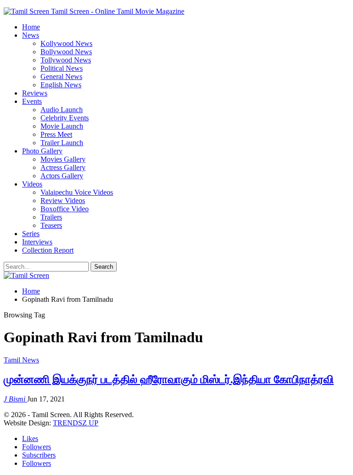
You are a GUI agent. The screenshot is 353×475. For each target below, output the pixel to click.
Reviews (34, 93)
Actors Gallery (61, 176)
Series (31, 234)
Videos (32, 184)
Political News (61, 68)
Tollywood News (65, 60)
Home (31, 27)
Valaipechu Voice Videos (76, 192)
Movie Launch (61, 126)
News (30, 35)
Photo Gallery (42, 151)
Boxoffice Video (64, 209)
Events (32, 101)
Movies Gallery (62, 159)
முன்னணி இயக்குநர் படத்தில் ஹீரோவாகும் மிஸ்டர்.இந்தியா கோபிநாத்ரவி (169, 379)
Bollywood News (66, 52)
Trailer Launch (61, 143)
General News (61, 76)
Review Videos (62, 200)
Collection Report (48, 250)
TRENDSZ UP (75, 423)
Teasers (51, 225)
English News (60, 85)
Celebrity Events (64, 118)
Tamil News (21, 360)
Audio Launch (61, 109)
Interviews (37, 242)
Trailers (51, 217)
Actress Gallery (62, 167)
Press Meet (56, 134)
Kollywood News (66, 43)
